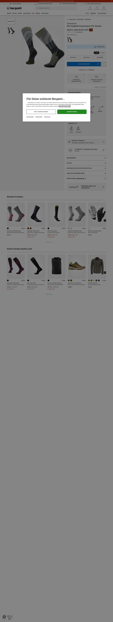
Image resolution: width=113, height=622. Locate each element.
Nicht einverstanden (41, 111)
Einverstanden (72, 111)
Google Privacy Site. (64, 106)
